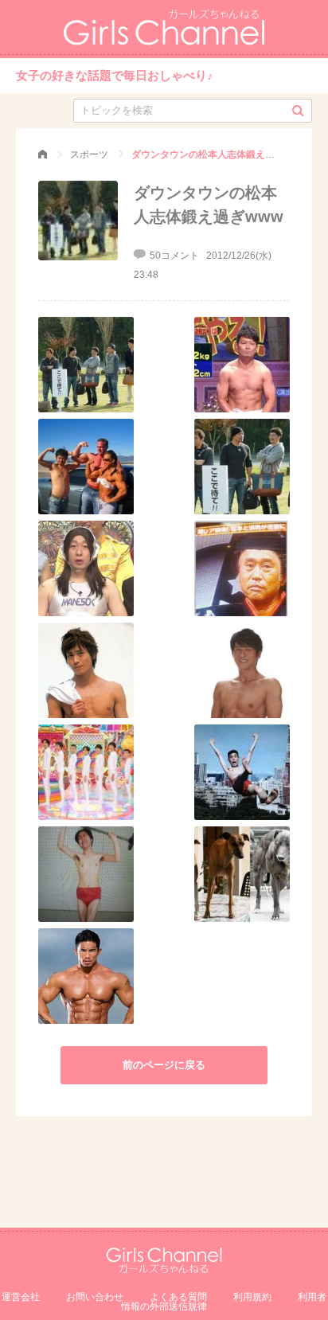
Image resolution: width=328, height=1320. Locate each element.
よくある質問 (178, 1296)
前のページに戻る (164, 1065)
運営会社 (21, 1296)
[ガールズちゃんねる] (42, 154)
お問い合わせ (94, 1296)
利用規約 (252, 1296)
